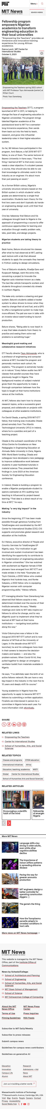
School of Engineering (15, 979)
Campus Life (7, 1073)
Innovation (6, 1069)
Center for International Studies (20, 741)
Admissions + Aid (30, 1069)
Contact (37, 1098)
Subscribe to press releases (16, 1035)
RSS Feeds (28, 1018)
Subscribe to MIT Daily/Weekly (17, 1028)
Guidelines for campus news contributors (23, 1047)
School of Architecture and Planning (22, 975)
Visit (4, 1098)
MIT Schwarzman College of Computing (24, 997)
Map (9, 1098)
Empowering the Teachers (14, 107)
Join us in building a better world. (18, 1084)
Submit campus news (13, 1041)
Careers (29, 1098)
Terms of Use (8, 1013)
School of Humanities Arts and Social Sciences (23, 779)
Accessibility (14, 1101)
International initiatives (13, 765)
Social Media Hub (9, 1104)
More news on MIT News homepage (20, 933)
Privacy (5, 1101)
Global (5, 774)
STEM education (32, 760)
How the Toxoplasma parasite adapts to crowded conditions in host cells (31, 922)
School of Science (13, 993)
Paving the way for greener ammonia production (29, 877)
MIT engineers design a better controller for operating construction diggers (31, 893)
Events (15, 1098)
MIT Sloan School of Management (21, 989)
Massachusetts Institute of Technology (19, 1092)
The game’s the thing (30, 904)
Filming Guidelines (11, 1018)
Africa (28, 765)
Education (6, 1066)
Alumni (5, 1076)
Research (27, 1066)
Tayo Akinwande (29, 353)
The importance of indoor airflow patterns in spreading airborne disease (31, 864)
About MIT (27, 1076)
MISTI (35, 769)
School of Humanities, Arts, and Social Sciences (23, 984)
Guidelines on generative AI (16, 1054)
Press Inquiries (31, 1013)
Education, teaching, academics (16, 769)
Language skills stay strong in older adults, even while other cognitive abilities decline (30, 848)
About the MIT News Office (9, 1007)
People (22, 1098)
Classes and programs (12, 760)
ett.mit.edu (29, 708)
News (25, 1073)
